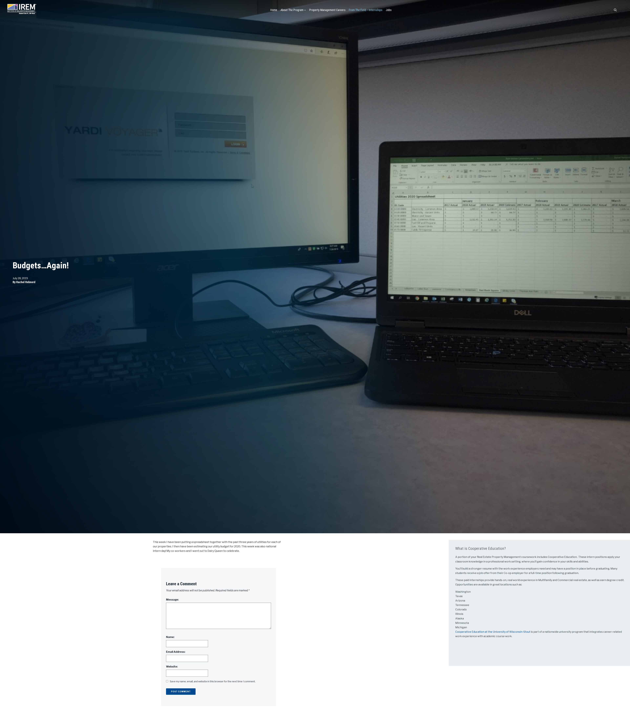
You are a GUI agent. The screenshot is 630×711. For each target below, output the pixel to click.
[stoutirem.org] (21, 8)
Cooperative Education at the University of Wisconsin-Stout (493, 631)
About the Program (292, 10)
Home (273, 10)
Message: (172, 599)
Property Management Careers (327, 10)
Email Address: (175, 651)
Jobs (389, 10)
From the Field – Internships (365, 10)
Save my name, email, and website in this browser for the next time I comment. (212, 681)
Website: (172, 666)
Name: (170, 637)
